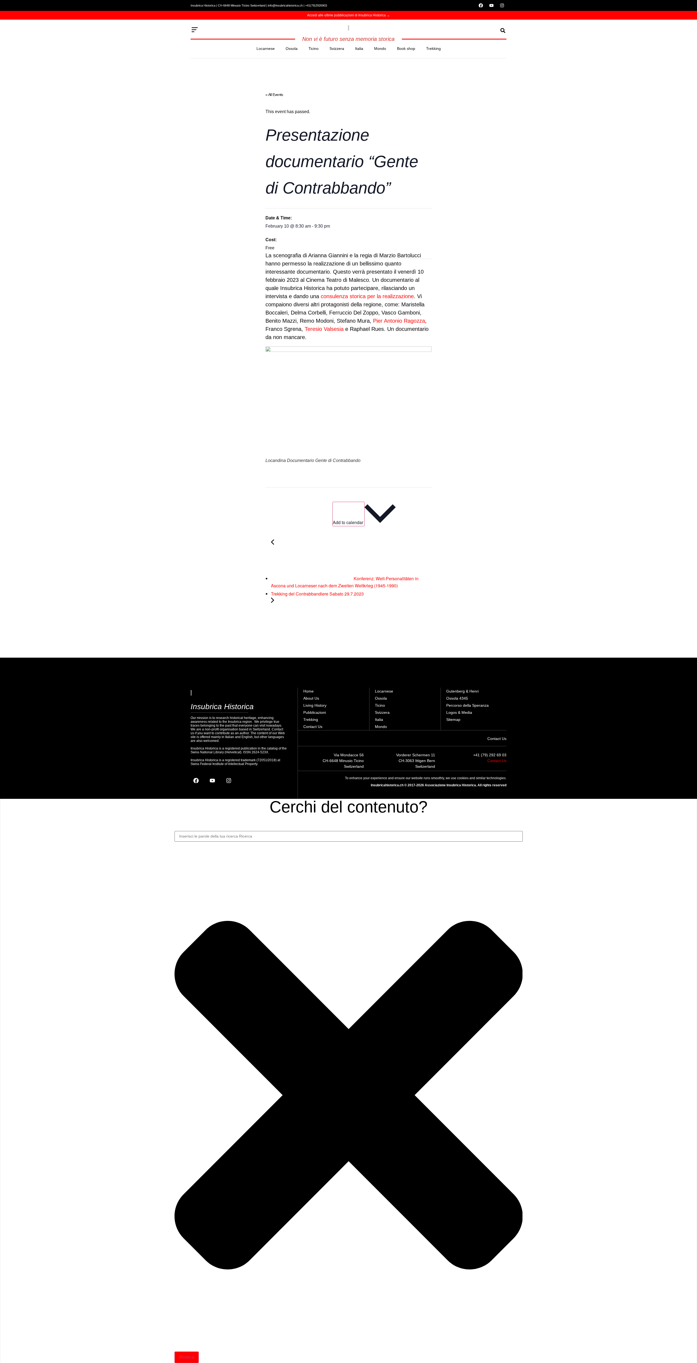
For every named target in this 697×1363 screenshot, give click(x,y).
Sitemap (453, 719)
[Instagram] (502, 5)
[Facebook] (480, 5)
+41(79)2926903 (316, 5)
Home (308, 691)
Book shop (406, 48)
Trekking (433, 48)
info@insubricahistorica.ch (285, 5)
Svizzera (336, 48)
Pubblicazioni (314, 712)
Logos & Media (459, 712)
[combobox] (349, 836)
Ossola (292, 48)
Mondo (380, 48)
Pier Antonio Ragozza (399, 321)
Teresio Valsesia (324, 329)
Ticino (313, 48)
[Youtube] (491, 5)
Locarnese (265, 48)
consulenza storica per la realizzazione (367, 296)
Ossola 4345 (457, 698)
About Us (311, 698)
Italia (359, 48)
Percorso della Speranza (467, 705)
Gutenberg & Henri (462, 691)
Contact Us (312, 726)
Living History (314, 705)
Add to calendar (348, 522)
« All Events (274, 94)
